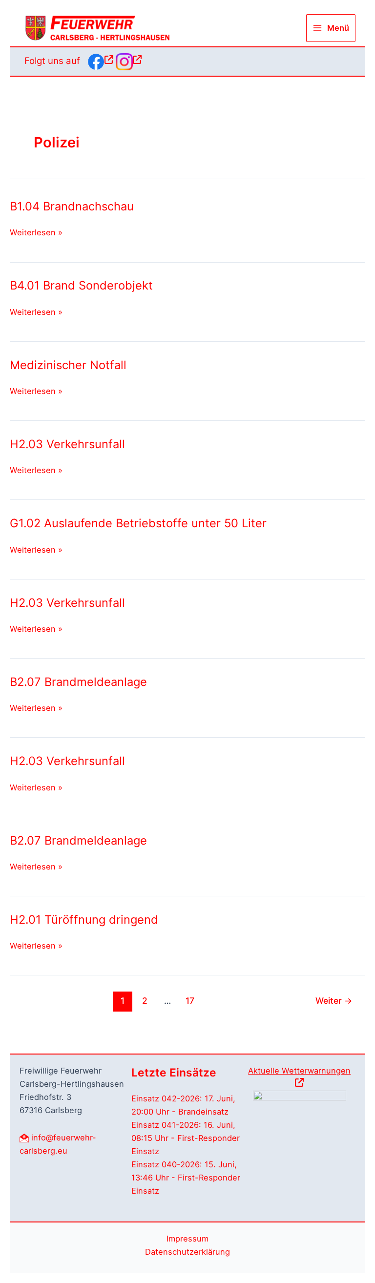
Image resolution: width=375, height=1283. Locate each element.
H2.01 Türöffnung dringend (84, 919)
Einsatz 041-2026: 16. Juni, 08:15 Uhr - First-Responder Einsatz (185, 1138)
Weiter (334, 1000)
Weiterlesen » (36, 233)
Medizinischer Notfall (68, 365)
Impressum (187, 1238)
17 (190, 1000)
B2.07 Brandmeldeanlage (78, 682)
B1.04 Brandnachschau (72, 206)
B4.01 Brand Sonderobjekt (81, 285)
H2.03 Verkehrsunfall (67, 444)
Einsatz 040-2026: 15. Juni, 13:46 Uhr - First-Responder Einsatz (185, 1177)
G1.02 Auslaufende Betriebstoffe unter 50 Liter (138, 523)
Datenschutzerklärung (187, 1252)
